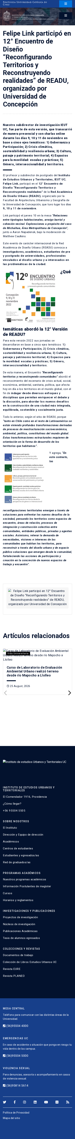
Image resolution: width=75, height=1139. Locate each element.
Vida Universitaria (18, 653)
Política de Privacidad (16, 1112)
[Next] (69, 693)
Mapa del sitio (11, 1118)
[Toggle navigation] (65, 3)
